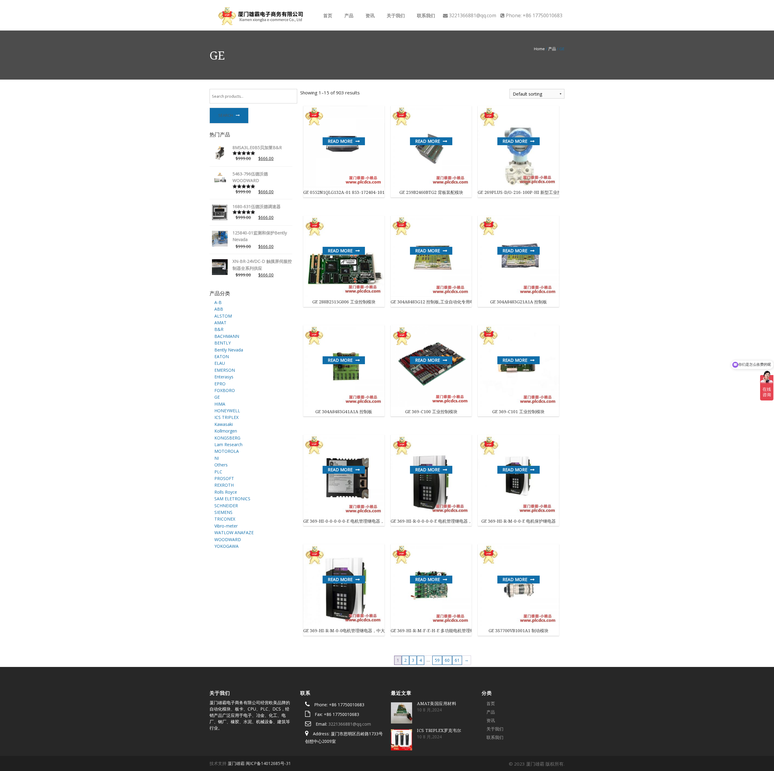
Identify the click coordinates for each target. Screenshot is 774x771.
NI (216, 458)
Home (539, 48)
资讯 (369, 15)
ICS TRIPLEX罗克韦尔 (439, 730)
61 (457, 660)
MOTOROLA (226, 451)
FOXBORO (224, 390)
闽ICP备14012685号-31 (268, 763)
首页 (327, 15)
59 (437, 660)
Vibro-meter (226, 526)
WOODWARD (227, 539)
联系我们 (425, 15)
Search (225, 115)
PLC (218, 472)
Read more (340, 141)
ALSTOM (223, 316)
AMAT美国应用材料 (436, 703)
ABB (218, 309)
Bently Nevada (228, 350)
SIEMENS (223, 512)
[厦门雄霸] (260, 15)
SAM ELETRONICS (232, 498)
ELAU (219, 363)
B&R (218, 329)
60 (447, 660)
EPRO (220, 384)
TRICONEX (224, 519)
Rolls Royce (225, 492)
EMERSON (224, 370)
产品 (348, 15)
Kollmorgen (225, 431)
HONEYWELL (227, 410)
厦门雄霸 (236, 763)
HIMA (219, 404)
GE (217, 397)
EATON (221, 356)
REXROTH (224, 485)
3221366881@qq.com (349, 724)
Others (221, 465)
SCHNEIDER (226, 505)
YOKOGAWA (226, 546)
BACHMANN (226, 336)
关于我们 (395, 15)
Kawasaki (223, 424)
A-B (218, 302)
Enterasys (223, 377)
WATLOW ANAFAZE (234, 532)
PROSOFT (224, 478)
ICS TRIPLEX (226, 417)
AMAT (220, 322)
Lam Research (228, 444)
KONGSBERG (227, 438)
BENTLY (222, 343)
